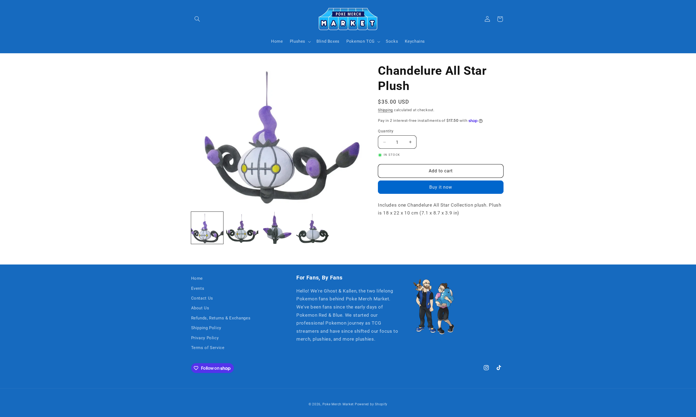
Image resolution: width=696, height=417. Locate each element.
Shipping (385, 110)
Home (197, 278)
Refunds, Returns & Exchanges (221, 318)
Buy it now (440, 187)
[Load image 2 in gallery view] (242, 228)
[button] (197, 19)
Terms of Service (208, 347)
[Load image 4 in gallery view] (312, 228)
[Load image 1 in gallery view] (207, 228)
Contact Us (202, 298)
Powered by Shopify (371, 404)
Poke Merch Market (338, 404)
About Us (200, 308)
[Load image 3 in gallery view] (277, 228)
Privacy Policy (205, 337)
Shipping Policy (206, 327)
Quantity (385, 131)
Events (197, 288)
